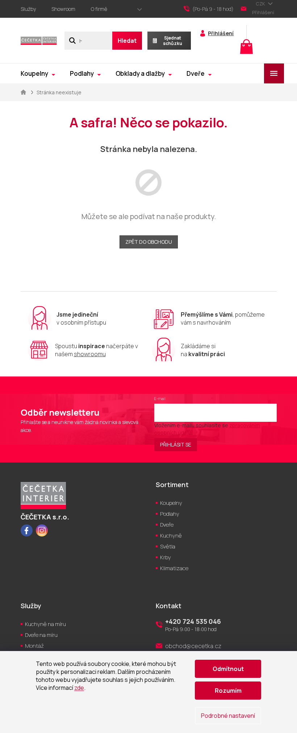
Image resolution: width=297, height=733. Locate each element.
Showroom (63, 8)
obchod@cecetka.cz (193, 646)
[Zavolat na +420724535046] (212, 9)
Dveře (166, 524)
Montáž (34, 646)
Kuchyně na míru (45, 624)
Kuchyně (171, 535)
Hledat (127, 41)
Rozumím (228, 691)
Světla (167, 546)
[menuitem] (37, 73)
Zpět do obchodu (148, 241)
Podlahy (169, 514)
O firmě (99, 8)
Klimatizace (174, 568)
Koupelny (171, 503)
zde (79, 688)
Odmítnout (228, 669)
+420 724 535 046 (193, 621)
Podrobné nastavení (228, 716)
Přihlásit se (175, 444)
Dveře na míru (41, 635)
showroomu (90, 354)
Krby (165, 557)
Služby (28, 8)
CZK (261, 3)
